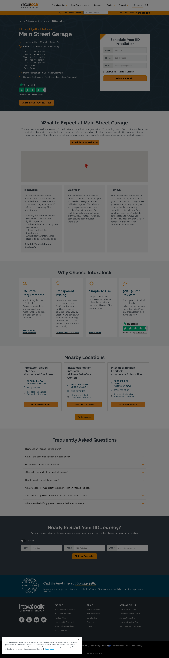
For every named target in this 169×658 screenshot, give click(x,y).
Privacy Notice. (49, 649)
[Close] (78, 639)
